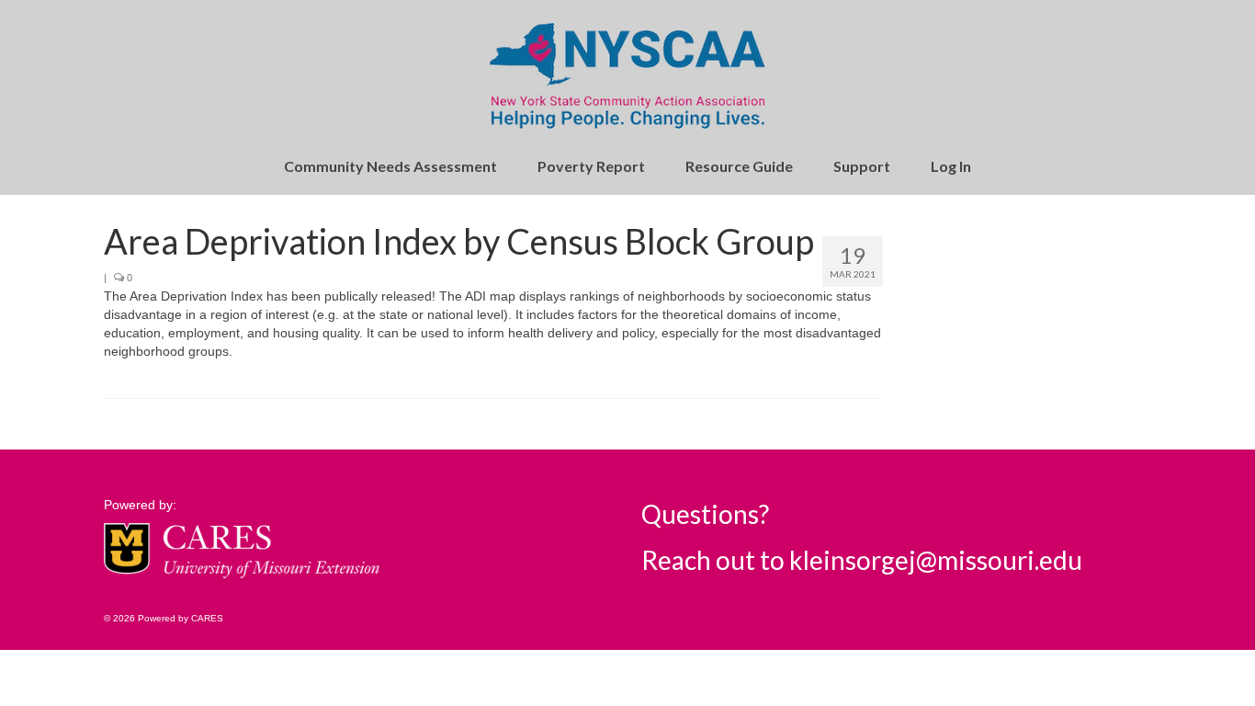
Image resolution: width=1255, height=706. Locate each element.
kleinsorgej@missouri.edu (935, 559)
